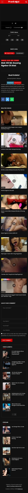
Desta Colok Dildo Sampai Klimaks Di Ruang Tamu (13, 211)
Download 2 (18, 82)
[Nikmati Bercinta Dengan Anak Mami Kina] (6, 407)
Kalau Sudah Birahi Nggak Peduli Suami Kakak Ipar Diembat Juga (13, 295)
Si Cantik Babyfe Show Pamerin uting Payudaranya (18, 353)
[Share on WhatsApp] (12, 99)
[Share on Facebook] (3, 99)
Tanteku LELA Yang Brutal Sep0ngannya (12, 274)
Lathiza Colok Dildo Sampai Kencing (11, 149)
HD (2, 112)
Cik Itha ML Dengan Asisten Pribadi (17, 373)
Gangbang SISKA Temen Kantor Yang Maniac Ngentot (18, 363)
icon (14, 117)
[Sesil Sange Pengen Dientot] (6, 472)
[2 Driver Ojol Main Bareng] (6, 440)
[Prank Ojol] (14, 2)
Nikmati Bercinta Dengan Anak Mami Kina (18, 404)
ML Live (8, 60)
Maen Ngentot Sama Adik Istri (9, 233)
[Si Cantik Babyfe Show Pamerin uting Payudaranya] (6, 354)
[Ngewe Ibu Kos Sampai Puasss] (6, 386)
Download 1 (10, 82)
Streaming (16, 60)
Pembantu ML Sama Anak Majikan (17, 458)
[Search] (26, 2)
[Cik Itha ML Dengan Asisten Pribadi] (6, 375)
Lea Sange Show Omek (18, 426)
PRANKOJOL (20, 489)
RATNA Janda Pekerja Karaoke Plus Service (12, 170)
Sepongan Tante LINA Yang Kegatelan (11, 253)
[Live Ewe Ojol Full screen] (6, 451)
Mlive (12, 60)
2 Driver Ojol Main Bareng (16, 437)
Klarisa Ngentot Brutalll (7, 190)
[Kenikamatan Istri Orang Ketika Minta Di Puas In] (6, 396)
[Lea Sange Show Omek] (6, 430)
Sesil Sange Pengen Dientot (17, 469)
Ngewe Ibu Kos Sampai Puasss (18, 383)
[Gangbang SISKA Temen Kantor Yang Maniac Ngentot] (6, 365)
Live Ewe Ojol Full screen (18, 447)
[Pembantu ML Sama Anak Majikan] (6, 461)
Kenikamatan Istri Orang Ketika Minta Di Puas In (18, 394)
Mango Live (3, 60)
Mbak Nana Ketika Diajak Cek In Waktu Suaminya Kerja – (11, 128)
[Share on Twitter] (7, 99)
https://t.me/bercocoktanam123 (14, 486)
